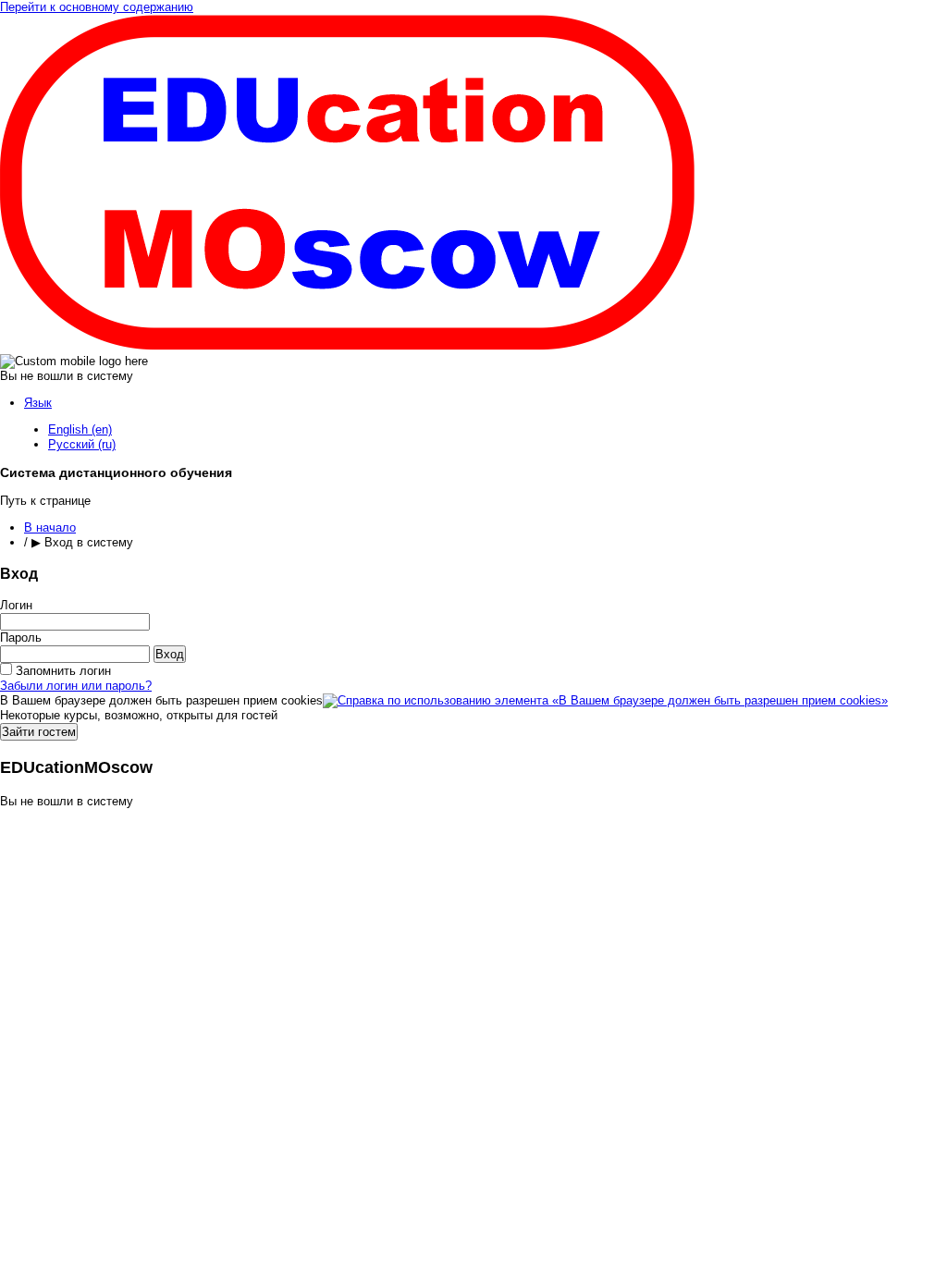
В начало (50, 527)
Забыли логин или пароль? (76, 686)
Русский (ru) (82, 444)
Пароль (21, 637)
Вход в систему (88, 542)
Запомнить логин (63, 671)
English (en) (80, 429)
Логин (16, 605)
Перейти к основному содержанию (96, 7)
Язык (38, 403)
